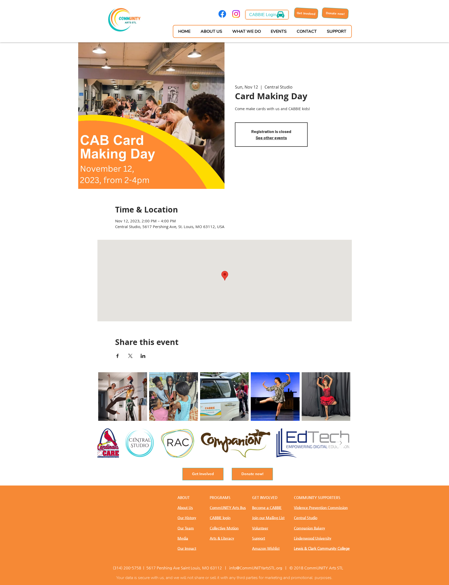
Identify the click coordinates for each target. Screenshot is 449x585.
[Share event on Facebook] (117, 356)
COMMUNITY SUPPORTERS (317, 497)
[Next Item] (340, 443)
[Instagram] (236, 14)
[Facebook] (222, 14)
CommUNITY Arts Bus (228, 508)
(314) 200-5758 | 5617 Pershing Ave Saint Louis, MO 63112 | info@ (176, 568)
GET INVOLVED (265, 497)
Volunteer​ (260, 528)
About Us (185, 508)
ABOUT (183, 497)
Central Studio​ (305, 518)
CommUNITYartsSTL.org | (264, 568)
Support (258, 538)
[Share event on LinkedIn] (143, 356)
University (312, 538)
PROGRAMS (220, 497)
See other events (271, 137)
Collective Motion (224, 528)
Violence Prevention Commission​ (321, 508)
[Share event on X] (130, 356)
